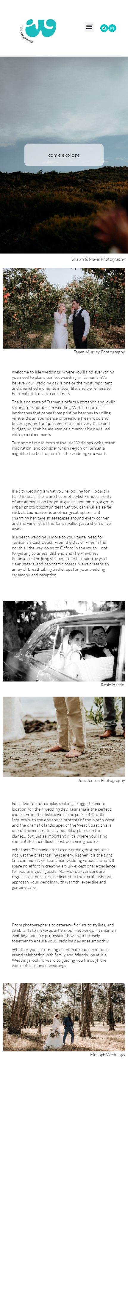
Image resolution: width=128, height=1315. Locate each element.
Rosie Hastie (113, 684)
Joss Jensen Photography (101, 780)
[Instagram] (112, 28)
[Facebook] (104, 28)
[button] (89, 27)
